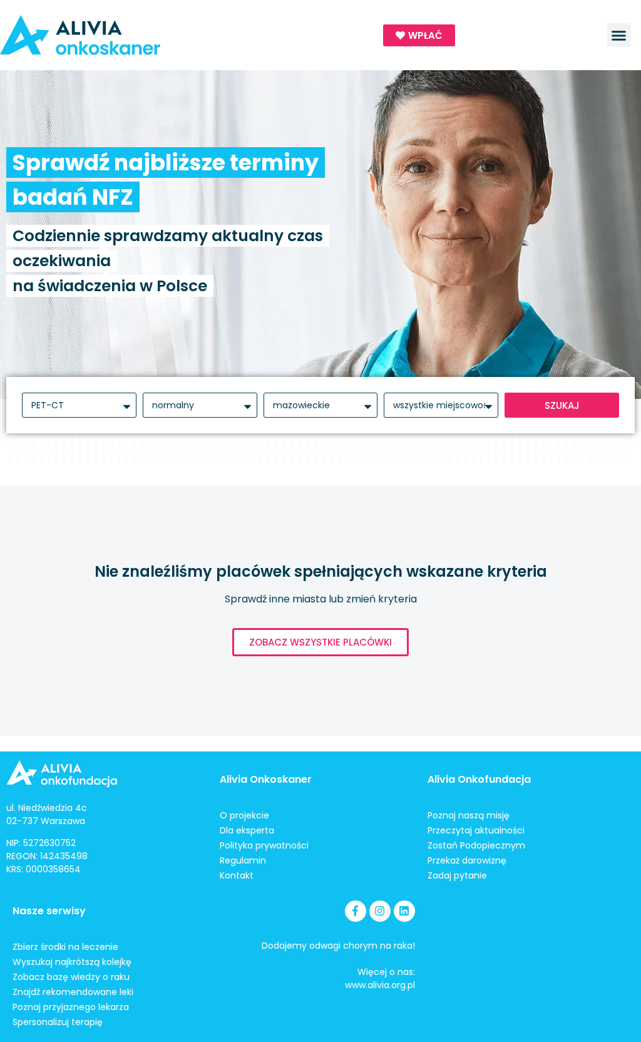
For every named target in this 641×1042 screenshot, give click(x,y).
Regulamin (243, 860)
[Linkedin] (404, 911)
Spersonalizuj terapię (58, 1022)
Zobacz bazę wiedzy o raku (71, 977)
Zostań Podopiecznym (476, 845)
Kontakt (237, 875)
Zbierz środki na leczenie (65, 947)
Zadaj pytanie (457, 875)
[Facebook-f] (355, 911)
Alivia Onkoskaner (266, 779)
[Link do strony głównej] (128, 35)
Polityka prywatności (264, 845)
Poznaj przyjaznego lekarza (71, 1007)
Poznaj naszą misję (469, 815)
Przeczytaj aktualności (476, 830)
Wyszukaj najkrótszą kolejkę (72, 962)
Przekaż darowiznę (467, 860)
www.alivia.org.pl (380, 985)
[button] (619, 35)
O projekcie (244, 815)
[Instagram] (380, 911)
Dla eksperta (247, 830)
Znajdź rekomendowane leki (73, 992)
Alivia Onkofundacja (479, 779)
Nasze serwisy (49, 911)
